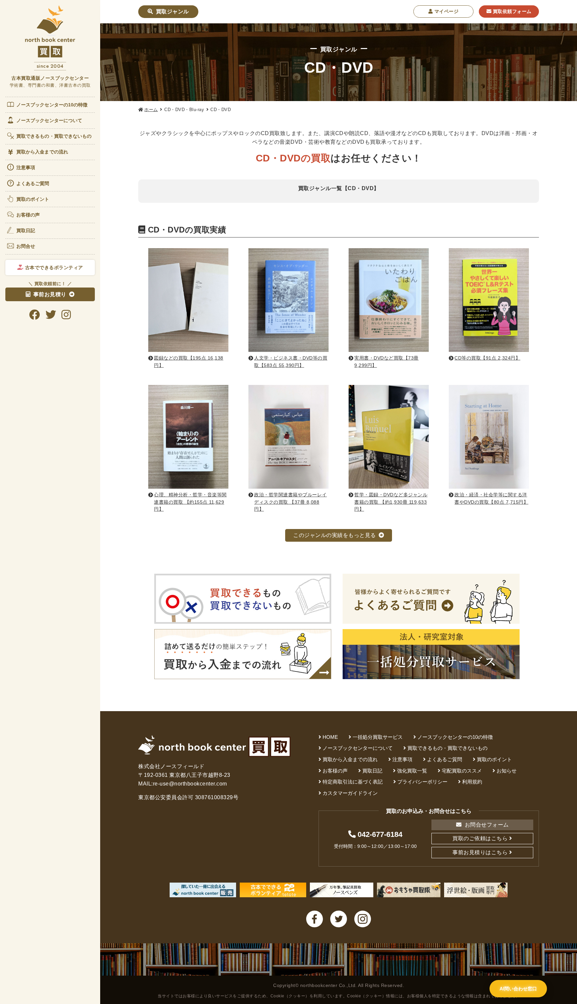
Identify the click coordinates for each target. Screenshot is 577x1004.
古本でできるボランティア (53, 267)
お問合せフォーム (486, 825)
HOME (330, 737)
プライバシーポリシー (422, 782)
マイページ (445, 11)
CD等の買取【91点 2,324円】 (487, 358)
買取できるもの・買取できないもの (54, 136)
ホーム (151, 109)
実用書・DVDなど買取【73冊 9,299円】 (386, 361)
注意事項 (25, 167)
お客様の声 (28, 214)
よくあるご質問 (32, 183)
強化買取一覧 (412, 771)
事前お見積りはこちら (480, 852)
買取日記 (25, 230)
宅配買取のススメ (462, 771)
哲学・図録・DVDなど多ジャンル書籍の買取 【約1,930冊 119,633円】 (390, 502)
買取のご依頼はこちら (480, 838)
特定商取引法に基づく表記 (353, 782)
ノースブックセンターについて (49, 120)
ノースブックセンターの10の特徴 (52, 104)
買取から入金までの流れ (42, 151)
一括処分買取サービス (378, 737)
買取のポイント (32, 199)
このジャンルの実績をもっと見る (334, 535)
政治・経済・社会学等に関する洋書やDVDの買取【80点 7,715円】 (491, 498)
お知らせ (507, 771)
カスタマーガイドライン (350, 793)
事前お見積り (49, 294)
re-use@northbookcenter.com (190, 784)
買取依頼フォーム (511, 11)
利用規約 (472, 782)
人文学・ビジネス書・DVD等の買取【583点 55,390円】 (290, 361)
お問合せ (25, 246)
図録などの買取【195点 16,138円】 (188, 361)
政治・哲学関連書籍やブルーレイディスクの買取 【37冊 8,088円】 (290, 502)
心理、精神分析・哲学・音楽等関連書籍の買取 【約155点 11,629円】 (190, 502)
